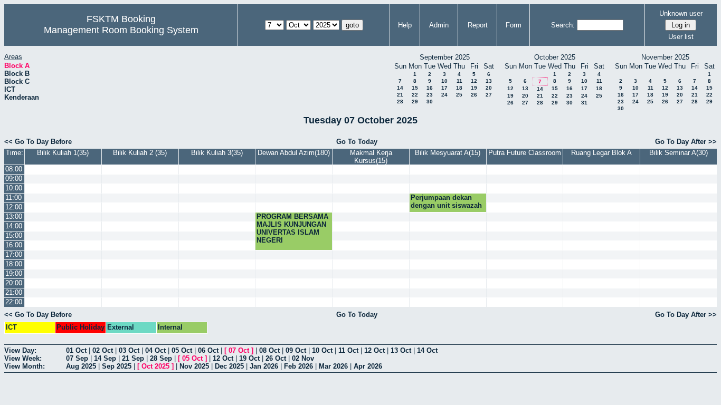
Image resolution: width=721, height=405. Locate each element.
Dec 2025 (229, 366)
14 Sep (105, 358)
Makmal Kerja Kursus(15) (371, 157)
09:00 (13, 178)
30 (429, 101)
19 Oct (249, 358)
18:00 (13, 264)
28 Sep (161, 358)
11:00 (13, 197)
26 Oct (275, 358)
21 (400, 95)
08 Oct (269, 350)
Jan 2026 (264, 366)
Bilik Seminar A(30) (678, 153)
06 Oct (208, 350)
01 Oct (76, 350)
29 (415, 101)
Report (478, 25)
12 (474, 81)
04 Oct (155, 350)
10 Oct (322, 350)
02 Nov (303, 358)
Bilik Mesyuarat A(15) (447, 153)
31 (584, 102)
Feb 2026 (298, 366)
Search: (563, 25)
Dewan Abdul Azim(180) (294, 153)
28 (400, 101)
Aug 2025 (81, 366)
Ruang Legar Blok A (601, 153)
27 (489, 95)
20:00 (13, 283)
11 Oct (348, 350)
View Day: (20, 350)
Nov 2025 (194, 366)
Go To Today (356, 142)
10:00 (13, 188)
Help (405, 25)
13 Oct (401, 350)
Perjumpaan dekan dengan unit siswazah (446, 201)
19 (474, 88)
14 (400, 88)
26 (474, 95)
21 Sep (133, 358)
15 (415, 88)
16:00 (13, 245)
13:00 (13, 216)
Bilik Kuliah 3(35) (217, 153)
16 (429, 88)
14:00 (13, 226)
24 (444, 95)
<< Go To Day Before (38, 142)
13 (489, 81)
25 (459, 95)
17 (444, 88)
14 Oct (427, 350)
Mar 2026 (333, 366)
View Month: (24, 366)
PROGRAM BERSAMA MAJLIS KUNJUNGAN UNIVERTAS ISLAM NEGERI (292, 228)
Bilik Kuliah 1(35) (63, 153)
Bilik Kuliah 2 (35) (140, 153)
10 (444, 81)
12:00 (13, 207)
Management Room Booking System (121, 30)
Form (513, 25)
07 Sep (77, 358)
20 (489, 88)
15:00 (13, 235)
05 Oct (182, 350)
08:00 (13, 169)
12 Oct (374, 350)
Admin (439, 25)
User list (681, 37)
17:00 (13, 254)
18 (459, 88)
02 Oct (102, 350)
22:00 (13, 302)
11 (459, 81)
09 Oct (296, 350)
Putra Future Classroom (524, 153)
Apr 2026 (368, 366)
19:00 (13, 273)
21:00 (13, 292)
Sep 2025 (116, 366)
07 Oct (239, 350)
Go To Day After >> (686, 142)
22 (415, 95)
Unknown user (681, 13)
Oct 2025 (155, 366)
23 (429, 95)
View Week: (23, 358)
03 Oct (129, 350)
